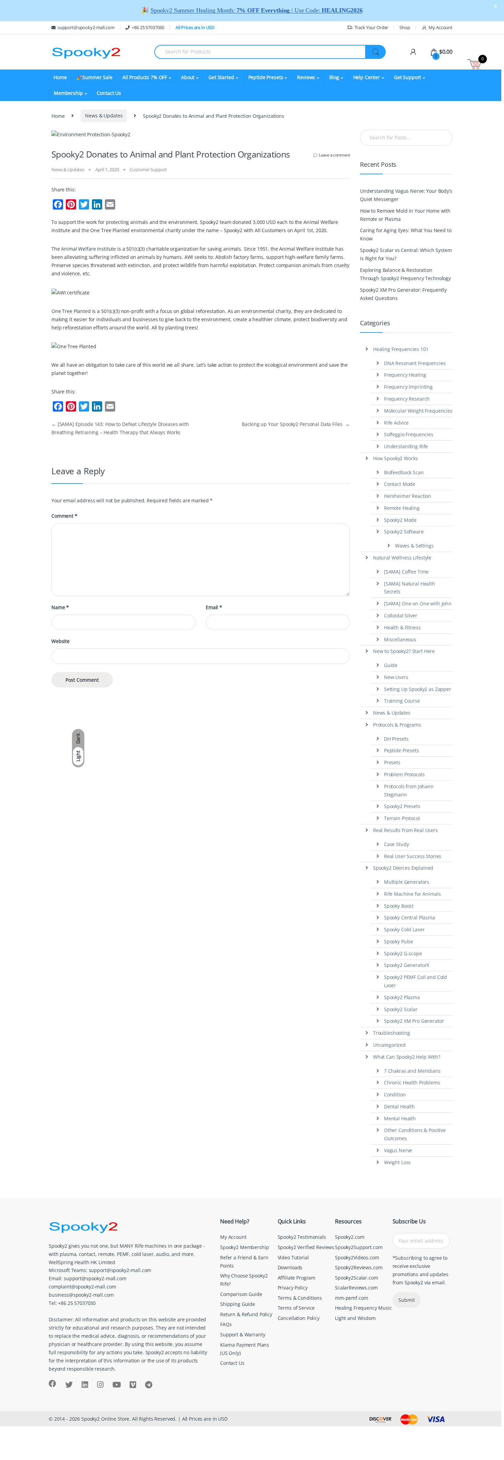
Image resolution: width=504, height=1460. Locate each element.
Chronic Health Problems (412, 1082)
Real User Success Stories (413, 856)
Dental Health (399, 1106)
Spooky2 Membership (244, 1247)
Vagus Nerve (398, 1150)
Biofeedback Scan (404, 472)
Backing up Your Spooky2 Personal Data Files (296, 424)
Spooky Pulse (398, 941)
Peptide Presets (401, 750)
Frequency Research (407, 398)
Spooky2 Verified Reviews (306, 1247)
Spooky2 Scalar (401, 1009)
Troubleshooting (391, 1033)
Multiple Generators (406, 882)
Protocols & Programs (397, 724)
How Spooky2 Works (395, 458)
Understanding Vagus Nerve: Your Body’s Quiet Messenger (406, 195)
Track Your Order (371, 27)
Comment (64, 516)
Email (214, 607)
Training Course (402, 700)
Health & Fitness (402, 627)
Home (60, 77)
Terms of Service (296, 1308)
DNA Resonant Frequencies (415, 363)
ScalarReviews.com (356, 1287)
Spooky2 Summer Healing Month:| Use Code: (257, 10)
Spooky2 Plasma (402, 997)
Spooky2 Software (404, 531)
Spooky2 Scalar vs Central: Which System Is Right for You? (406, 254)
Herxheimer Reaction (407, 496)
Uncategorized (389, 1045)
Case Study (396, 844)
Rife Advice (396, 422)
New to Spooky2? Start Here (404, 651)
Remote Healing (402, 508)
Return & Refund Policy (246, 1314)
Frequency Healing (405, 375)
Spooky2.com (349, 1237)
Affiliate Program (297, 1277)
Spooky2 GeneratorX (406, 965)
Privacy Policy (293, 1287)
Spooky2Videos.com (357, 1257)
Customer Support (148, 169)
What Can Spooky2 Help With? (406, 1057)
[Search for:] (406, 138)
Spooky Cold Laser (404, 929)
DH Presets (396, 738)
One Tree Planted (71, 311)
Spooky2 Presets (402, 806)
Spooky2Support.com (358, 1247)
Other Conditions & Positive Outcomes (415, 1134)
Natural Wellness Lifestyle (402, 557)
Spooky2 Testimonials (302, 1237)
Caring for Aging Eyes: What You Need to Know (406, 234)
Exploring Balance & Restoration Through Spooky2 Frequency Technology (405, 274)
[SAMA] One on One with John (418, 603)
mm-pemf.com (351, 1298)
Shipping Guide (237, 1304)
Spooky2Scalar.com (356, 1277)
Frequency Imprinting (408, 386)
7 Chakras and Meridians (412, 1071)
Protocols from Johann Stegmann (409, 790)
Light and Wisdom (355, 1318)
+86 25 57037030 (148, 27)
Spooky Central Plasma (409, 917)
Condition (395, 1094)
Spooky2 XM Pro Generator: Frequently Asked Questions (403, 294)
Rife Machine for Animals (412, 894)
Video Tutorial (293, 1257)
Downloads (290, 1267)
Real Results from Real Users (405, 830)
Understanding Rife (406, 446)
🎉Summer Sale (94, 77)
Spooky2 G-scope (403, 953)
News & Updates (103, 115)
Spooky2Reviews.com (358, 1267)
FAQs (225, 1324)
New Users (396, 677)
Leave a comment (334, 155)
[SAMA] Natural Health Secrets (409, 587)
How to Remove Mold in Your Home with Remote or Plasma (405, 214)
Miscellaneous (400, 639)
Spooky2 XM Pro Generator (414, 1021)
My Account (441, 27)
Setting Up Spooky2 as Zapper (417, 689)
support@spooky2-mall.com (86, 27)
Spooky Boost (398, 906)
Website (60, 641)
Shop (404, 27)
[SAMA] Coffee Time (406, 571)
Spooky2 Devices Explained (403, 868)
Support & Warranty (242, 1334)
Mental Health (400, 1118)
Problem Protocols (404, 774)
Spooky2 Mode (400, 520)
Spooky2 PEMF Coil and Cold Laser (415, 981)
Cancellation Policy (299, 1318)
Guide (390, 665)
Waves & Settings (414, 545)
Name (60, 607)
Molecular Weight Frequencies (418, 410)
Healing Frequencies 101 (401, 349)
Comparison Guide (241, 1294)
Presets (392, 762)
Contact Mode (399, 484)
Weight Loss (397, 1162)
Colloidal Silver (400, 615)
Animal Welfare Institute (88, 249)
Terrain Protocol (402, 818)
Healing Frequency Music (363, 1308)
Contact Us (109, 93)
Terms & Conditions (300, 1298)
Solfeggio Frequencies (408, 434)
